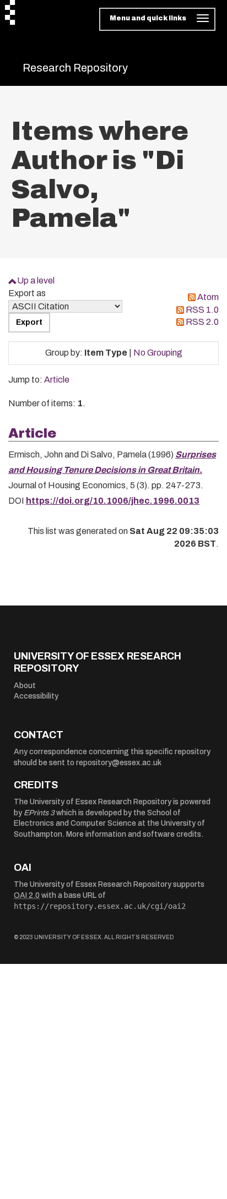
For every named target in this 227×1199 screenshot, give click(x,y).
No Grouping (157, 352)
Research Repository (75, 68)
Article (56, 379)
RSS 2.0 (202, 321)
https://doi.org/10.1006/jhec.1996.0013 (112, 500)
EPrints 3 (39, 813)
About (25, 686)
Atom (208, 297)
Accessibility (36, 696)
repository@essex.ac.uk (118, 763)
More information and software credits (133, 834)
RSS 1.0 (202, 309)
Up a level (36, 280)
